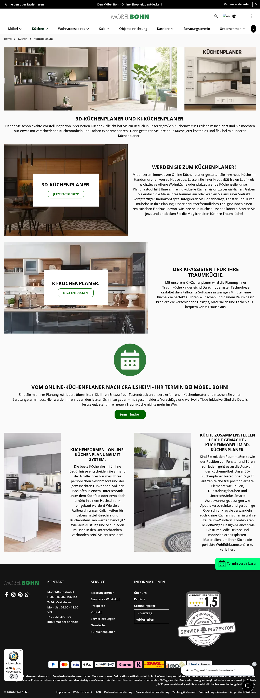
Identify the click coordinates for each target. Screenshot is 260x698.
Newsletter (98, 625)
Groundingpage (145, 606)
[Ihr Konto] (234, 16)
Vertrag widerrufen (237, 4)
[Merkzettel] (225, 16)
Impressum (63, 692)
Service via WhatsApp (105, 599)
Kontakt (96, 612)
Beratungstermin (102, 593)
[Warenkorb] (243, 16)
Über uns (140, 593)
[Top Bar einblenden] (252, 16)
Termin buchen (130, 414)
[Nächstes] (253, 29)
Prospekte (98, 606)
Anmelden (12, 4)
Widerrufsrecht (82, 692)
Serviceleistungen (103, 619)
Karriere (139, 599)
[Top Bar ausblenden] (256, 4)
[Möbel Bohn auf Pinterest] (20, 594)
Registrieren (35, 4)
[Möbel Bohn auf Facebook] (6, 594)
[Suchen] (216, 16)
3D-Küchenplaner (103, 632)
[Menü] (20, 651)
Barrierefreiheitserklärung (152, 692)
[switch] (14, 676)
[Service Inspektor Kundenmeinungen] (206, 618)
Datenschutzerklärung (118, 692)
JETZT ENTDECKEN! (66, 194)
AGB (98, 692)
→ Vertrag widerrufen (145, 616)
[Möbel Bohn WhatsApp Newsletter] (27, 594)
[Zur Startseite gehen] (130, 16)
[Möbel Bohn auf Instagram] (13, 594)
